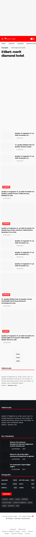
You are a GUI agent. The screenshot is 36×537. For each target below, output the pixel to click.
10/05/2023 (19, 161)
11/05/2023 (19, 138)
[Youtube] (12, 390)
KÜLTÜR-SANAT (26, 480)
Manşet (9, 484)
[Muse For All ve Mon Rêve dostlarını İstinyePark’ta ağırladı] (5, 455)
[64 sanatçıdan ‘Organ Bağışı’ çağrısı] (5, 466)
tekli (17, 505)
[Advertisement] (18, 18)
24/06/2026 (16, 449)
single (4, 505)
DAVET (26, 484)
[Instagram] (17, 390)
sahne (30, 502)
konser (18, 499)
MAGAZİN (5, 331)
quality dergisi (6, 502)
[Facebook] (3, 390)
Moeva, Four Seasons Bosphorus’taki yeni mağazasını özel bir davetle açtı (21, 444)
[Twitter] (8, 390)
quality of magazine (20, 502)
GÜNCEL (9, 487)
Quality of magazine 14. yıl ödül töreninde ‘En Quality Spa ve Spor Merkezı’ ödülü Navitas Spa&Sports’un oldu (17, 230)
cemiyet (4, 499)
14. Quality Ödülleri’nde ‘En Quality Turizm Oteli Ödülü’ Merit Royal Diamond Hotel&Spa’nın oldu (16, 301)
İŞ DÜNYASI (6, 187)
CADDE (26, 487)
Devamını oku (12, 385)
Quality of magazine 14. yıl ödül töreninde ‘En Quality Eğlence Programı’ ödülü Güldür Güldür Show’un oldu (17, 338)
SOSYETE (11, 505)
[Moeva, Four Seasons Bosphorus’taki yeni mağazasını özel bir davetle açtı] (5, 443)
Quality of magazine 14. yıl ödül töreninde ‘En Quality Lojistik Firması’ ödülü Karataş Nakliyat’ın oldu (17, 193)
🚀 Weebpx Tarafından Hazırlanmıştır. (18, 518)
